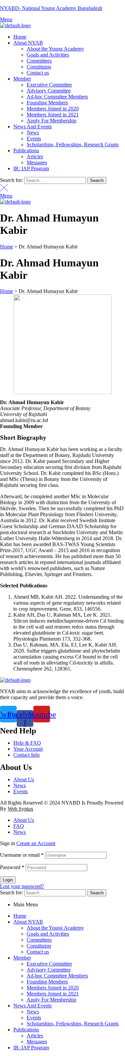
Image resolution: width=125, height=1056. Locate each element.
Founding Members (47, 981)
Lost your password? (22, 886)
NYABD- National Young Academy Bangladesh (51, 8)
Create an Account (35, 843)
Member (22, 958)
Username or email (22, 855)
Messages (37, 1041)
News (33, 1011)
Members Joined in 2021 (53, 993)
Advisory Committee (49, 970)
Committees (39, 940)
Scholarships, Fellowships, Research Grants (73, 1023)
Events (34, 1017)
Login (8, 879)
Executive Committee (49, 964)
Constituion (39, 946)
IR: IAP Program (31, 1047)
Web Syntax (20, 809)
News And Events (32, 1005)
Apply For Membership (51, 999)
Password (12, 867)
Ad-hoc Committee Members (57, 976)
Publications (26, 1029)
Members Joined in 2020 (53, 987)
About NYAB (28, 922)
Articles (35, 1035)
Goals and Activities (48, 934)
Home (19, 916)
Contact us (38, 952)
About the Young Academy (55, 928)
